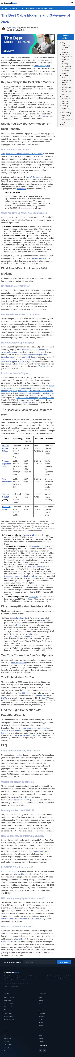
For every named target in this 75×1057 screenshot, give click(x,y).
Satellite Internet (8, 1016)
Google (27, 637)
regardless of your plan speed (22, 800)
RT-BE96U (33, 597)
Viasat (41, 1010)
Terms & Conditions (13, 986)
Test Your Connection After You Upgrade (66, 100)
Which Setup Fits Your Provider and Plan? (66, 90)
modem (19, 755)
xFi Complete (35, 177)
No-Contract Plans (9, 1019)
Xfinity (12, 618)
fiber (3, 733)
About (40, 1035)
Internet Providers (9, 997)
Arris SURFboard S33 (7, 481)
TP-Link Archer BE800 (5, 448)
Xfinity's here (32, 634)
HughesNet (42, 1013)
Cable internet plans (42, 66)
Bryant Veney (11, 28)
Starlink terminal (7, 942)
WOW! (41, 1022)
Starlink (41, 1025)
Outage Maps (8, 1048)
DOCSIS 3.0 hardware (10, 871)
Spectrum (20, 618)
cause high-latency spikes (34, 851)
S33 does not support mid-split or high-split (21, 576)
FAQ (63, 124)
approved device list (38, 258)
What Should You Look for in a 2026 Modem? (66, 69)
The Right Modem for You (66, 108)
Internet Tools (8, 1038)
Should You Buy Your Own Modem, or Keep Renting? (67, 59)
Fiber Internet (7, 1000)
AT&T (20, 637)
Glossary (6, 1041)
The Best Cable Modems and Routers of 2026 (66, 80)
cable (8, 733)
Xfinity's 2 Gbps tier (45, 366)
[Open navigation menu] (72, 3)
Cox (26, 618)
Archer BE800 (32, 535)
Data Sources (8, 1045)
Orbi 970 (44, 585)
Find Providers (64, 962)
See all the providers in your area (27, 735)
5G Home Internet (9, 1004)
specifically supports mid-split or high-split (17, 362)
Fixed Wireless (8, 1013)
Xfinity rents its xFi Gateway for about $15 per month (21, 154)
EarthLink (13, 637)
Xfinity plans (21, 189)
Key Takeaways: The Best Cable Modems (66, 47)
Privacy (6, 986)
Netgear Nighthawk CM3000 (6, 463)
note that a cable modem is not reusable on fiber (20, 919)
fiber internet (44, 116)
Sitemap (6, 1051)
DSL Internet (7, 1010)
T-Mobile (41, 1016)
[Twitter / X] (44, 1050)
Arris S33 (16, 625)
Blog (5, 1035)
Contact (41, 1041)
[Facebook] (40, 1050)
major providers (18, 874)
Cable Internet (8, 1007)
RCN (40, 1019)
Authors (41, 1038)
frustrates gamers (28, 402)
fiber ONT (19, 939)
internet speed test (18, 663)
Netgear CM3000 (46, 620)
